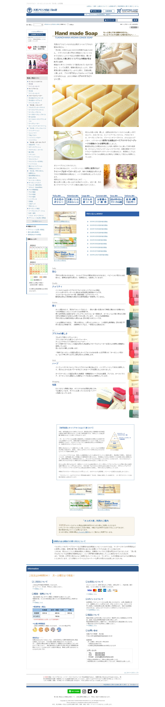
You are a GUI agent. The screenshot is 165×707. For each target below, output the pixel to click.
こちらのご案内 (83, 532)
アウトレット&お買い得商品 (37, 218)
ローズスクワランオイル (36, 110)
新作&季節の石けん (34, 175)
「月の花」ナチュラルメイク (37, 128)
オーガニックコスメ (35, 182)
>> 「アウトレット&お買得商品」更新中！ (97, 14)
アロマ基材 (32, 192)
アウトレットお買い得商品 (36, 229)
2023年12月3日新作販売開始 (99, 221)
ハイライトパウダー (35, 137)
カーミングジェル (34, 157)
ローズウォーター (34, 123)
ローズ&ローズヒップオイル (37, 114)
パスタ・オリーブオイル (36, 215)
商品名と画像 (55, 24)
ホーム (137, 6)
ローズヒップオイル (35, 112)
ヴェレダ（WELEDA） (36, 185)
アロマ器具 (32, 197)
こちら (35, 37)
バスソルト (32, 154)
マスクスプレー (33, 159)
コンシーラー (33, 133)
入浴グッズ (32, 204)
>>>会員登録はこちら (92, 610)
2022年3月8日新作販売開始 (98, 244)
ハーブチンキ (33, 199)
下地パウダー (33, 135)
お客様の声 (112, 6)
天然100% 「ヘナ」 (35, 144)
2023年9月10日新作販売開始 (99, 225)
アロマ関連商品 (33, 189)
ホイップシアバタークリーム (37, 126)
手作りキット (33, 206)
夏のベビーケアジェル (35, 166)
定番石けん (57, 234)
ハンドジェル (33, 164)
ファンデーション (34, 130)
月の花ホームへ (37, 221)
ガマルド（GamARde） (36, 187)
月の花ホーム (134, 684)
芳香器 (31, 201)
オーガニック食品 (34, 208)
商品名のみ (48, 24)
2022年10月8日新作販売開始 (99, 236)
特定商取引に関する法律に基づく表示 (115, 684)
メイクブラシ (33, 140)
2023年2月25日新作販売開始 (99, 232)
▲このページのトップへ (132, 672)
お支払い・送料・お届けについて (97, 6)
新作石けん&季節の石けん (62, 221)
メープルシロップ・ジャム (37, 211)
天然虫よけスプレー (35, 168)
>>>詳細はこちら (38, 589)
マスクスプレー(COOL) (36, 161)
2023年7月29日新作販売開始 (99, 229)
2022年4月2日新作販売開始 (98, 240)
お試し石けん (33, 178)
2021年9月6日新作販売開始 (98, 247)
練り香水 (31, 152)
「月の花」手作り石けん (36, 171)
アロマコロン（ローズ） (36, 150)
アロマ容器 (32, 194)
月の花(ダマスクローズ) (36, 98)
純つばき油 (32, 117)
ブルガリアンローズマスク (37, 107)
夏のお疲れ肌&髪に (34, 232)
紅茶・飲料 (32, 213)
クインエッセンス (34, 103)
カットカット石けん (60, 260)
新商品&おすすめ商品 (34, 234)
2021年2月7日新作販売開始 (98, 251)
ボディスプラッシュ (35, 147)
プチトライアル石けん (60, 247)
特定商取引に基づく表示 (125, 6)
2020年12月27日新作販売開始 (99, 255)
